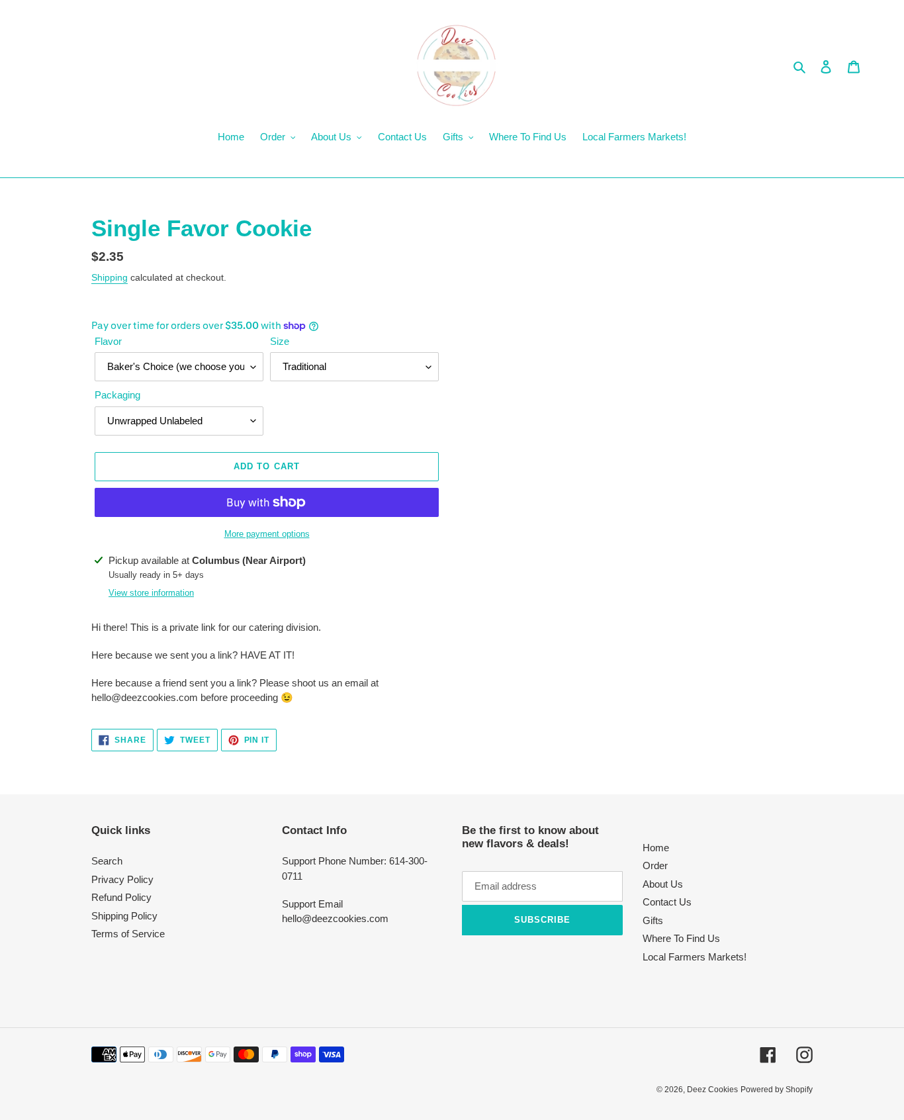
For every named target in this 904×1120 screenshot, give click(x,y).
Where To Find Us (681, 938)
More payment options (267, 534)
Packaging (117, 394)
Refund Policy (121, 897)
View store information (151, 593)
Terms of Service (128, 933)
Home (656, 847)
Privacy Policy (122, 879)
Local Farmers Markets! (694, 956)
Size (279, 341)
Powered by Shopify (777, 1089)
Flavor (108, 341)
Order (655, 865)
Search (106, 860)
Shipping (109, 277)
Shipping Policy (124, 915)
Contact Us (667, 902)
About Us (663, 884)
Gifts (653, 920)
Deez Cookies (712, 1089)
